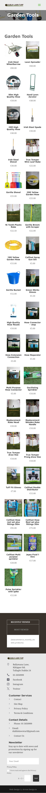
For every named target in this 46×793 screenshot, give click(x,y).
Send (36, 778)
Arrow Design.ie (30, 789)
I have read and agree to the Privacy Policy (21, 771)
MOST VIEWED (21, 629)
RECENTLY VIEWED (20, 622)
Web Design (14, 789)
